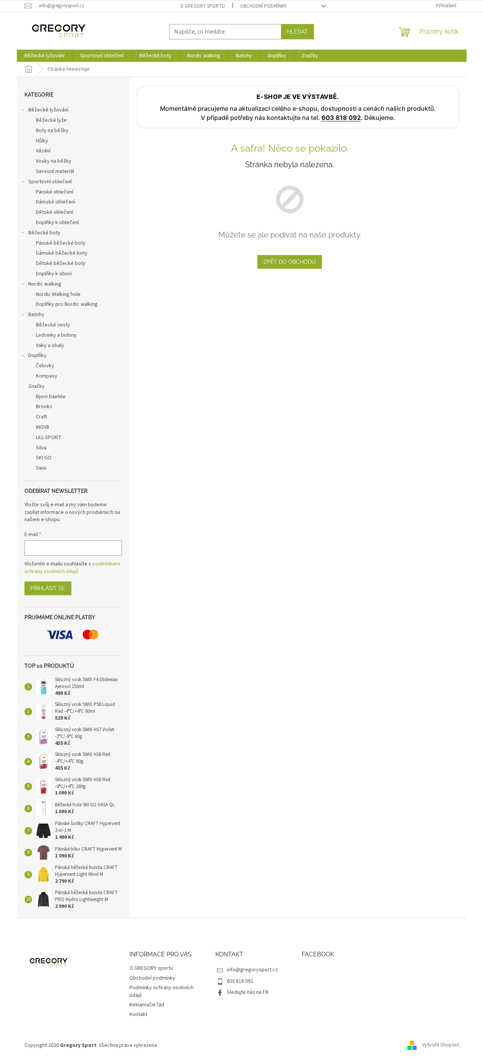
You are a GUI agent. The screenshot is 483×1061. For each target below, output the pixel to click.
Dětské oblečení (54, 212)
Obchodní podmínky (263, 6)
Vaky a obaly (50, 345)
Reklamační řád (146, 1005)
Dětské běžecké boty (61, 263)
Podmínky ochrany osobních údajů (161, 991)
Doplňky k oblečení (57, 222)
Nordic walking (44, 284)
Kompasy (46, 376)
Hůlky (42, 141)
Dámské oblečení (55, 202)
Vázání (43, 151)
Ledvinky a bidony (56, 335)
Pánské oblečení (54, 192)
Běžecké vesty (53, 325)
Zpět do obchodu (289, 262)
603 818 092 (341, 117)
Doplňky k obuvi (54, 274)
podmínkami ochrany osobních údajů (72, 567)
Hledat (297, 32)
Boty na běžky (52, 130)
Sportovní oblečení (50, 182)
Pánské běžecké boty (61, 243)
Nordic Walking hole (58, 294)
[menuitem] (44, 56)
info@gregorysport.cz (252, 970)
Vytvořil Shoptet (440, 1045)
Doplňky (37, 355)
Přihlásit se (48, 588)
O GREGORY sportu (202, 6)
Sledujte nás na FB (247, 992)
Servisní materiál (55, 171)
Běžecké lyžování (48, 110)
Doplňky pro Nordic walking (67, 304)
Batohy (36, 314)
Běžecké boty (44, 233)
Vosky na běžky (53, 161)
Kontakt (138, 1014)
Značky (36, 386)
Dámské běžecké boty (61, 253)
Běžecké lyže (51, 120)
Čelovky (45, 366)
